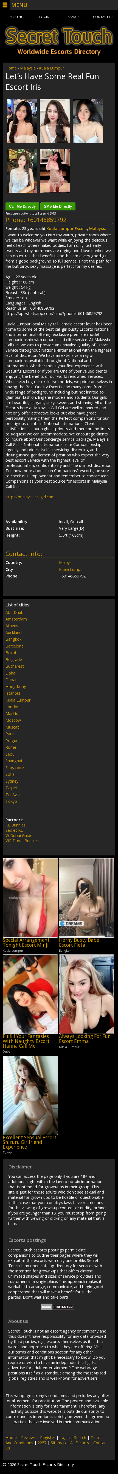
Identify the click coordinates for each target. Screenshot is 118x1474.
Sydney (11, 781)
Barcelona (14, 646)
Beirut (10, 652)
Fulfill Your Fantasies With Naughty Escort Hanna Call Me (26, 1041)
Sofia (10, 774)
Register (15, 17)
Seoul (10, 754)
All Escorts (79, 1442)
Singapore (14, 767)
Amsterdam (16, 619)
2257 (42, 1442)
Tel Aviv (12, 794)
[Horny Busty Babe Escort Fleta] (86, 897)
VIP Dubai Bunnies (22, 840)
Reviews (28, 1437)
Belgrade (13, 659)
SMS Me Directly (58, 206)
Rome (10, 747)
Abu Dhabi (14, 612)
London (12, 706)
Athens (11, 625)
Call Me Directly (22, 206)
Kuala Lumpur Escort (66, 228)
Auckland (13, 632)
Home (11, 68)
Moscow (13, 720)
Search (74, 17)
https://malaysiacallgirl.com (30, 496)
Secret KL (14, 830)
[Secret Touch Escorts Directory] (59, 41)
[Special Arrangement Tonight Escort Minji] (30, 897)
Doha (10, 673)
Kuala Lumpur (51, 68)
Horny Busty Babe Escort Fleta (79, 942)
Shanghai (13, 760)
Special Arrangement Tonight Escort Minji (26, 942)
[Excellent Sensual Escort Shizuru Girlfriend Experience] (30, 1095)
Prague (11, 740)
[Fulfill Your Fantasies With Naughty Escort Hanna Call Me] (30, 994)
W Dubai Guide (18, 835)
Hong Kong (15, 686)
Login (44, 17)
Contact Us (103, 17)
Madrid (11, 713)
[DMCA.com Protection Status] (57, 1308)
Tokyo (11, 801)
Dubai (10, 679)
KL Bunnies (15, 825)
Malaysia (28, 68)
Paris (9, 733)
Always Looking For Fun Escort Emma (85, 1039)
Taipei (11, 787)
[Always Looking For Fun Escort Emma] (86, 994)
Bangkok (13, 639)
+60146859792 (46, 220)
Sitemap (58, 1442)
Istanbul (12, 693)
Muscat (12, 727)
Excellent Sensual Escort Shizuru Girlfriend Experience (30, 1142)
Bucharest (14, 666)
